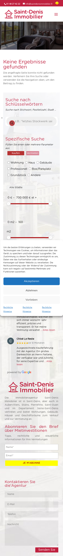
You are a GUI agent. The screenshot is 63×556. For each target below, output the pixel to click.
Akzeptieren (31, 281)
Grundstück (18, 175)
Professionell (19, 169)
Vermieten (32, 153)
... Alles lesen (47, 330)
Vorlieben (31, 300)
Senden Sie (46, 549)
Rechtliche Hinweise (8, 309)
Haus (31, 162)
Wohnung (17, 162)
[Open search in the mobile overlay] (31, 121)
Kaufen (16, 153)
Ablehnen (31, 290)
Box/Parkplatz (41, 169)
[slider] (9, 204)
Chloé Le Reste (25, 339)
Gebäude (46, 162)
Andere (35, 175)
